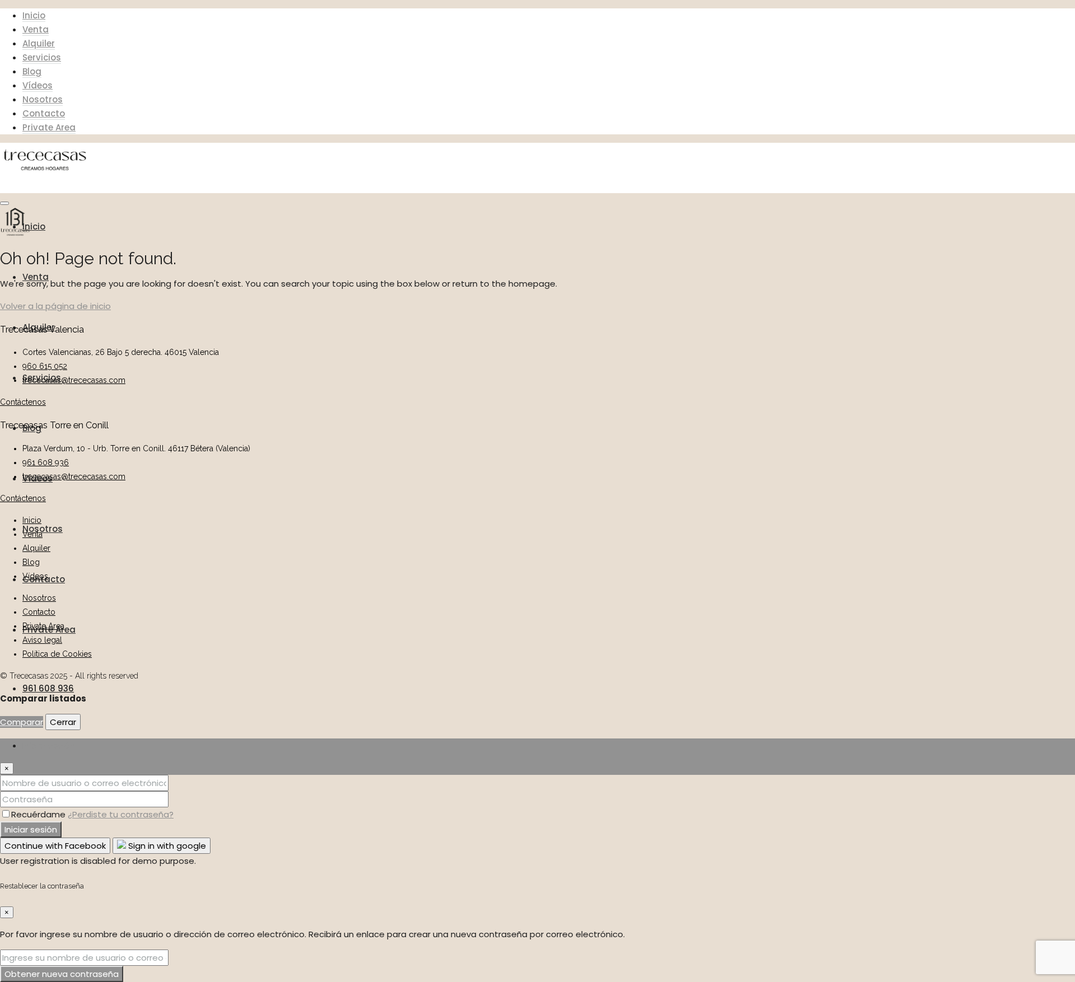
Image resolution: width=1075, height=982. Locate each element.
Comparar (21, 722)
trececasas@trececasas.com (73, 380)
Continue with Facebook (55, 846)
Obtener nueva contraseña (61, 974)
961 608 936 (48, 688)
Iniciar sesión (30, 829)
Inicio (33, 15)
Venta (35, 29)
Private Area (49, 127)
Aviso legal (42, 639)
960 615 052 (44, 366)
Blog (31, 71)
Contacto (43, 113)
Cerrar (63, 722)
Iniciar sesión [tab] (48, 745)
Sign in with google (166, 846)
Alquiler (38, 43)
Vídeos (37, 85)
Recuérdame (39, 814)
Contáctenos (23, 402)
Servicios (41, 57)
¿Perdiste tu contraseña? (121, 814)
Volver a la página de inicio (55, 306)
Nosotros (42, 99)
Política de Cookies (57, 653)
